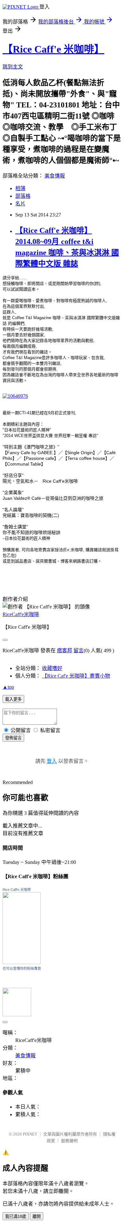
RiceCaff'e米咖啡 (21, 614)
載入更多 (13, 699)
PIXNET (30, 1134)
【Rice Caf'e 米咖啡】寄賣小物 (76, 676)
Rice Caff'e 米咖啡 (17, 889)
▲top (8, 687)
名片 (20, 203)
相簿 (20, 188)
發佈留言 (13, 738)
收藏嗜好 (52, 668)
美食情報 (55, 175)
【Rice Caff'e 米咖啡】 (53, 49)
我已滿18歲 (15, 1216)
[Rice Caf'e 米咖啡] (22, 962)
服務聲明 (69, 1140)
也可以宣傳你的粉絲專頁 (22, 968)
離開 (36, 1216)
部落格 (23, 196)
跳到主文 (13, 66)
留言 (78, 650)
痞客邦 (64, 650)
